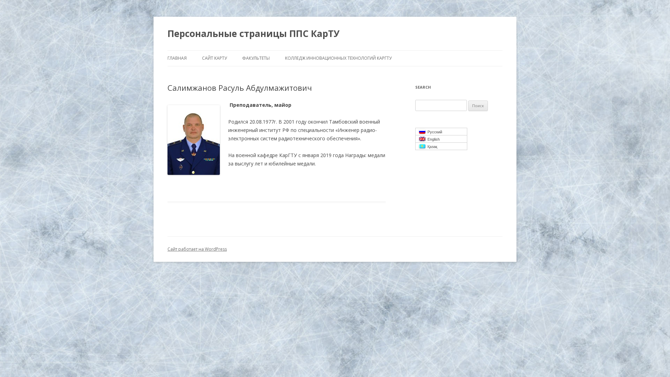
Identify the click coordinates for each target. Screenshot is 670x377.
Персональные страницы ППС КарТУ (254, 33)
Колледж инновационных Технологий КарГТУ (338, 58)
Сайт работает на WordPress (197, 249)
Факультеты (256, 58)
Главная (177, 58)
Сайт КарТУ (214, 58)
